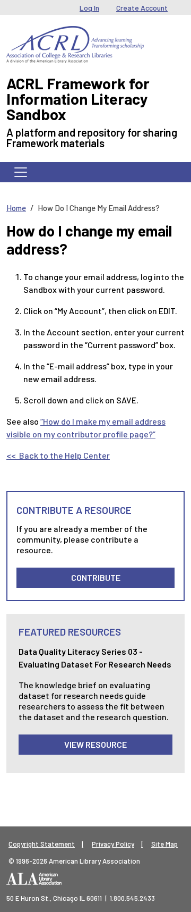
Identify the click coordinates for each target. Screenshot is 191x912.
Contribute (95, 577)
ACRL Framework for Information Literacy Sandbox (78, 98)
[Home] (75, 34)
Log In (89, 7)
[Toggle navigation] (20, 172)
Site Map (164, 844)
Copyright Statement (41, 844)
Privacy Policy (113, 844)
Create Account (142, 7)
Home (16, 208)
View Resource (95, 744)
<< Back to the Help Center (58, 455)
